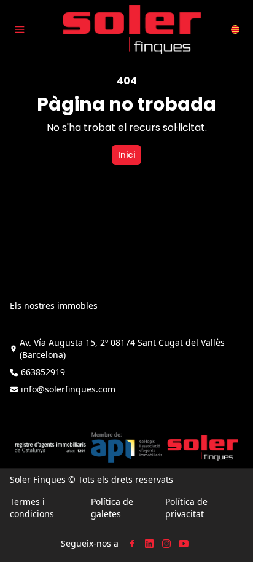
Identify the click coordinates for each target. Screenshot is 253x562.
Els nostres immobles (54, 305)
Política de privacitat (186, 508)
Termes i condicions (32, 508)
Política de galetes (112, 508)
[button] (235, 29)
